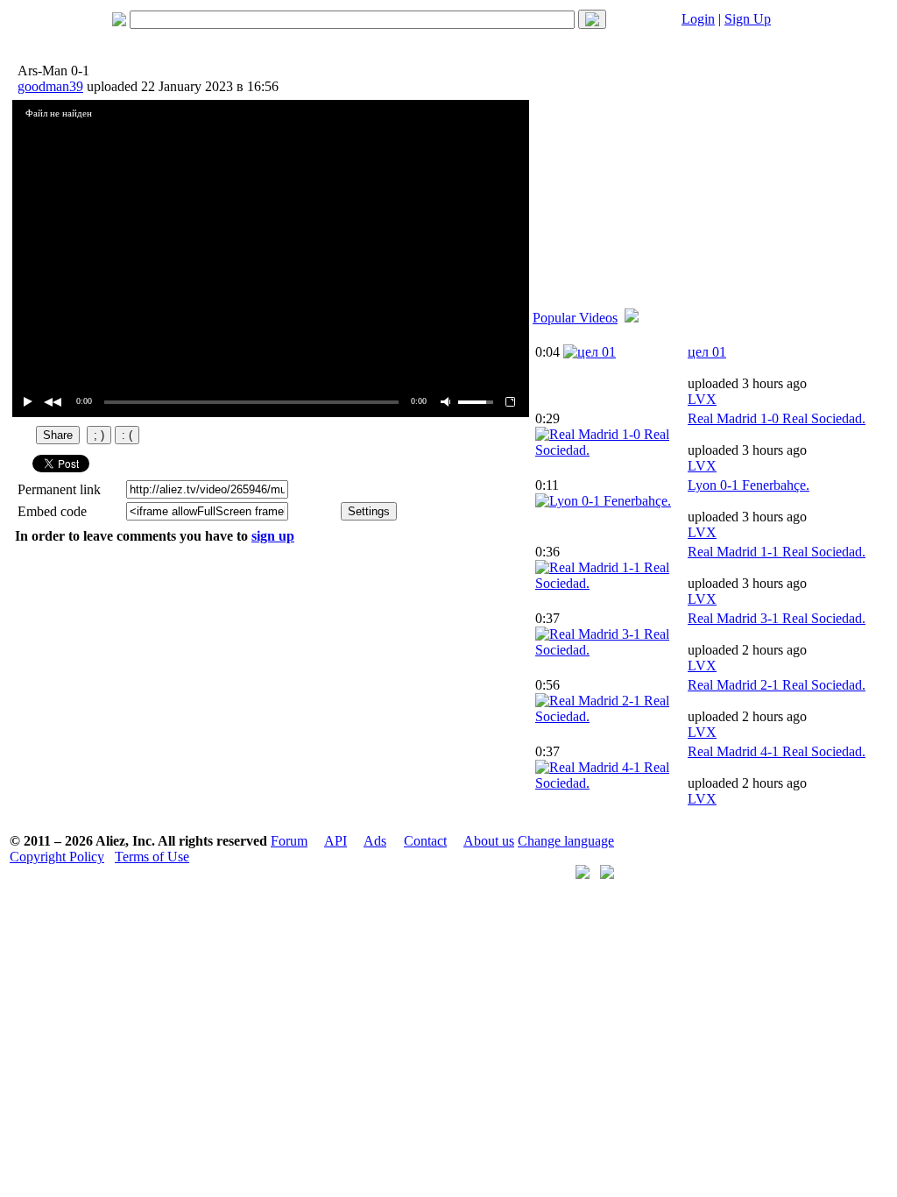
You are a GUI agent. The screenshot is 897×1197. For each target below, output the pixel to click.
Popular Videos (575, 317)
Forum (289, 840)
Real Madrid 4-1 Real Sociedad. (776, 751)
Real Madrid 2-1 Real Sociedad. (776, 684)
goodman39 (50, 86)
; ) (99, 435)
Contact (425, 840)
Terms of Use (152, 856)
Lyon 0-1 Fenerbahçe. (748, 485)
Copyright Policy (57, 856)
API (335, 840)
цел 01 (707, 351)
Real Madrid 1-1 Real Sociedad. (776, 551)
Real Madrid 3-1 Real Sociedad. (776, 618)
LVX (702, 399)
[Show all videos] (632, 317)
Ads (375, 840)
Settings (369, 511)
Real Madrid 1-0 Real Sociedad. (776, 418)
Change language (566, 840)
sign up (272, 535)
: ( (127, 435)
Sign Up (747, 18)
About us (488, 840)
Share (58, 435)
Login (698, 18)
